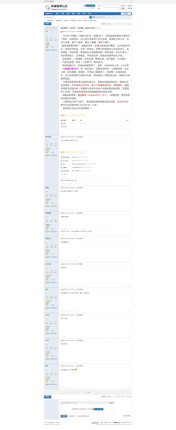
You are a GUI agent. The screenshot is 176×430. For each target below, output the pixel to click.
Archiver (110, 422)
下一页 (128, 24)
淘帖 (78, 13)
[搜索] (90, 17)
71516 (52, 47)
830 (51, 245)
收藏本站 (52, 1)
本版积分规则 (126, 415)
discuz (103, 17)
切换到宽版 (131, 1)
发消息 (55, 50)
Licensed (58, 422)
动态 (68, 13)
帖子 (85, 17)
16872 (52, 203)
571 (51, 322)
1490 (51, 194)
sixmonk (47, 315)
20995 (52, 356)
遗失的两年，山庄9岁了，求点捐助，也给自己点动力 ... (83, 20)
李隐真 (64, 167)
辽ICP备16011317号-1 (126, 422)
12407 (52, 330)
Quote (71, 403)
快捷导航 (125, 13)
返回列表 (104, 24)
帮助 (73, 13)
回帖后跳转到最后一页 (84, 416)
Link (68, 403)
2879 (51, 143)
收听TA (49, 50)
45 (47, 347)
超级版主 (48, 224)
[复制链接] (98, 28)
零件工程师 (48, 137)
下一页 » (88, 392)
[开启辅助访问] (129, 1)
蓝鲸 (46, 365)
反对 (76, 184)
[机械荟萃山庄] (56, 11)
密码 (99, 8)
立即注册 (130, 8)
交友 (100, 17)
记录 (89, 13)
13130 (52, 279)
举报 (128, 133)
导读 (57, 13)
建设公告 (66, 20)
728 (51, 38)
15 (47, 296)
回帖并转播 (72, 416)
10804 (52, 305)
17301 (52, 254)
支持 (70, 184)
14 (47, 143)
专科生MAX (48, 238)
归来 (46, 289)
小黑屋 (101, 422)
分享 (84, 13)
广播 (62, 13)
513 (47, 220)
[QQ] (95, 422)
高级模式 (111, 402)
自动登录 (123, 5)
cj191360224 (48, 264)
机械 (64, 123)
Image (66, 403)
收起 (127, 120)
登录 (85, 409)
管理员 (47, 43)
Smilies (75, 403)
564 (51, 296)
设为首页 (46, 1)
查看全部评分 (64, 126)
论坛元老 (48, 148)
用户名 (99, 5)
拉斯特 (47, 187)
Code (73, 403)
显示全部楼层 (79, 31)
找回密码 (130, 5)
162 (47, 38)
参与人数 (63, 120)
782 (51, 372)
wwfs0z (47, 340)
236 (51, 271)
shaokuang (65, 160)
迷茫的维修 (48, 213)
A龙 (46, 31)
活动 (97, 17)
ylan (64, 164)
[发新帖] (47, 23)
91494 (52, 228)
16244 (52, 381)
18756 (52, 152)
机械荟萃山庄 (49, 13)
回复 (64, 133)
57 (47, 322)
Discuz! (51, 422)
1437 (51, 347)
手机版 (105, 422)
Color (64, 403)
